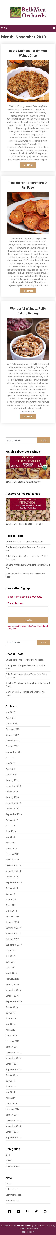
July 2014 (10, 1081)
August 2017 (12, 950)
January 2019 (12, 860)
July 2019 (10, 826)
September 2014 (14, 1069)
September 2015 (14, 1001)
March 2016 (11, 973)
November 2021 (13, 740)
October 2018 (12, 877)
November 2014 (13, 1058)
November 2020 (13, 786)
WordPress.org (13, 1200)
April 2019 (10, 843)
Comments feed (13, 1195)
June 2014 (11, 1086)
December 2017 (13, 928)
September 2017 (14, 945)
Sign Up (28, 620)
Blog (8, 1155)
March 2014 (11, 1103)
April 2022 (10, 718)
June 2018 (11, 899)
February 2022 (12, 729)
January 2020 (12, 797)
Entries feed (11, 1189)
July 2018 (10, 894)
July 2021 (10, 757)
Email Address (15, 603)
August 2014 (12, 1075)
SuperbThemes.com (28, 1229)
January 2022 (12, 735)
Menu (4, 28)
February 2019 (12, 854)
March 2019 (11, 848)
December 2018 (13, 865)
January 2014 (12, 1115)
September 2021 (14, 752)
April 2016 (10, 967)
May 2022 (10, 712)
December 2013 (13, 1120)
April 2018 (10, 905)
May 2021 (10, 763)
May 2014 (10, 1092)
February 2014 (12, 1109)
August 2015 (12, 1007)
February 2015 (12, 1041)
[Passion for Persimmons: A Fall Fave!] (28, 213)
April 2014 (10, 1098)
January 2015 (12, 1047)
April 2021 (10, 769)
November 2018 (13, 871)
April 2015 (10, 1030)
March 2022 (11, 723)
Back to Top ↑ (28, 1232)
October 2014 (12, 1064)
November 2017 (13, 933)
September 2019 (14, 814)
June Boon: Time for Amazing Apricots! (24, 541)
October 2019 (12, 809)
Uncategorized (13, 1166)
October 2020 (12, 792)
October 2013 (12, 1132)
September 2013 (14, 1137)
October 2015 (12, 996)
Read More (28, 165)
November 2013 (13, 1126)
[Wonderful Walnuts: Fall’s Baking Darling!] (28, 339)
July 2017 (10, 956)
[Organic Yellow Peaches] (28, 478)
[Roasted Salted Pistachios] (28, 521)
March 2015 (11, 1035)
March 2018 (11, 911)
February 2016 (12, 979)
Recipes (9, 1160)
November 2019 (13, 803)
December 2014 (13, 1052)
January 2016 (12, 984)
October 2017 (12, 939)
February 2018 (12, 916)
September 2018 (14, 882)
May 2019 (10, 837)
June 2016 (11, 962)
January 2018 (12, 922)
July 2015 (10, 1013)
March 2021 (11, 774)
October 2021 (12, 746)
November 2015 (13, 990)
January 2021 (12, 780)
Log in (8, 1183)
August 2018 (12, 888)
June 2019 (11, 831)
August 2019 (12, 820)
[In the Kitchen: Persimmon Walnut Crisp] (28, 81)
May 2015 (10, 1024)
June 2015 (11, 1018)
